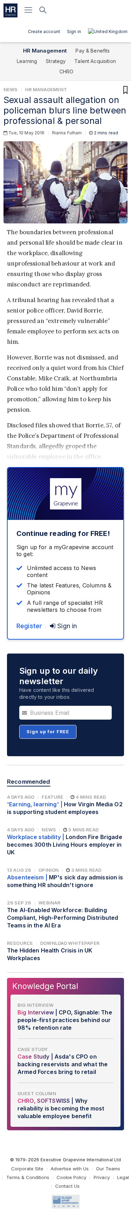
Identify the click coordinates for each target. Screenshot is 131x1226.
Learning (27, 61)
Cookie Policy (71, 1177)
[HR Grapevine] (10, 10)
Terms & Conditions (27, 1177)
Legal (123, 1177)
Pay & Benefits (92, 51)
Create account (44, 31)
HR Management (45, 50)
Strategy (56, 61)
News (10, 89)
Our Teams (108, 1168)
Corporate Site (27, 1168)
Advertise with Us (70, 1168)
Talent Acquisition (95, 61)
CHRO (66, 71)
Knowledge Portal (45, 986)
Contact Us (67, 1186)
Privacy (102, 1177)
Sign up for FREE (48, 731)
